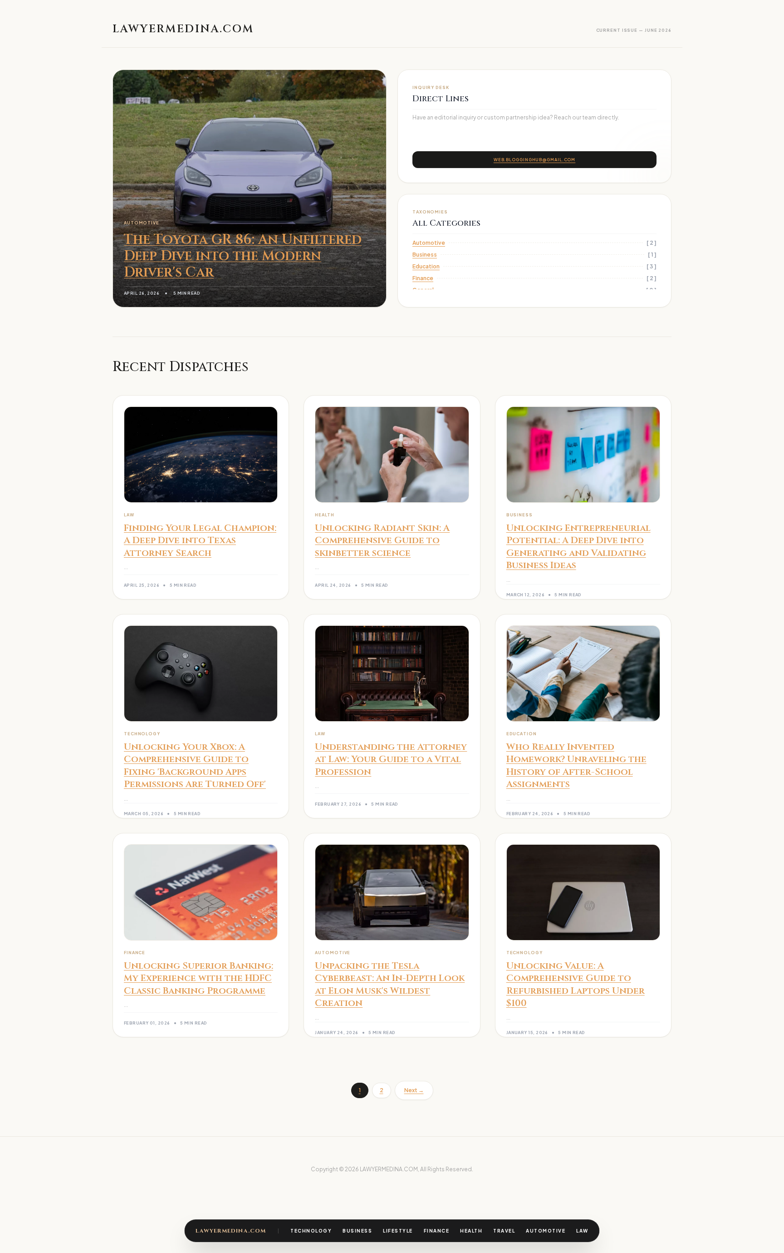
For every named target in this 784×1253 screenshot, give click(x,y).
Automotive (545, 1230)
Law (582, 1230)
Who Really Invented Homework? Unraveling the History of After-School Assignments (576, 766)
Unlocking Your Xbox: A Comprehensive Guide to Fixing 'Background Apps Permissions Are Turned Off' (195, 766)
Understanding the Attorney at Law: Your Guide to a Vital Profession (391, 759)
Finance (437, 1230)
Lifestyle (398, 1230)
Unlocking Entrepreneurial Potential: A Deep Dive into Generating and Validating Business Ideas (578, 547)
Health (471, 1230)
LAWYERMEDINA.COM (231, 1230)
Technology (311, 1230)
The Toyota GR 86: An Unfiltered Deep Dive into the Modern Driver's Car (243, 256)
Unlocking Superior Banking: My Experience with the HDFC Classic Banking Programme (198, 978)
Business (357, 1230)
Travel (504, 1230)
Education (426, 266)
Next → (414, 1090)
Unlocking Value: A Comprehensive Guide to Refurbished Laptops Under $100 (575, 985)
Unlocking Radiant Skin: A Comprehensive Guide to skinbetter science (382, 540)
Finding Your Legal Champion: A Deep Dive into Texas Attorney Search (200, 540)
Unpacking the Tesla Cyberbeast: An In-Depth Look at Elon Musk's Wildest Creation (390, 985)
